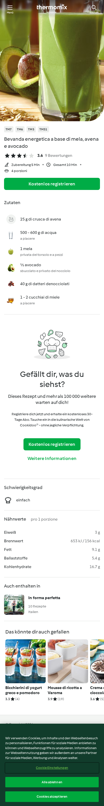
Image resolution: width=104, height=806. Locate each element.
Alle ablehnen (52, 782)
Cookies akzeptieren (52, 796)
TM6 (20, 129)
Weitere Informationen (52, 458)
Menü (10, 12)
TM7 (9, 129)
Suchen (94, 12)
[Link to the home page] (52, 9)
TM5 (31, 129)
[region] (52, 765)
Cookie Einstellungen (52, 768)
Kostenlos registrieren (52, 184)
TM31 (43, 129)
